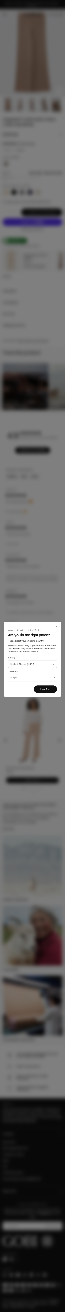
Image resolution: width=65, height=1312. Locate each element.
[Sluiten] (56, 626)
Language (13, 671)
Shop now (45, 689)
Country (11, 658)
